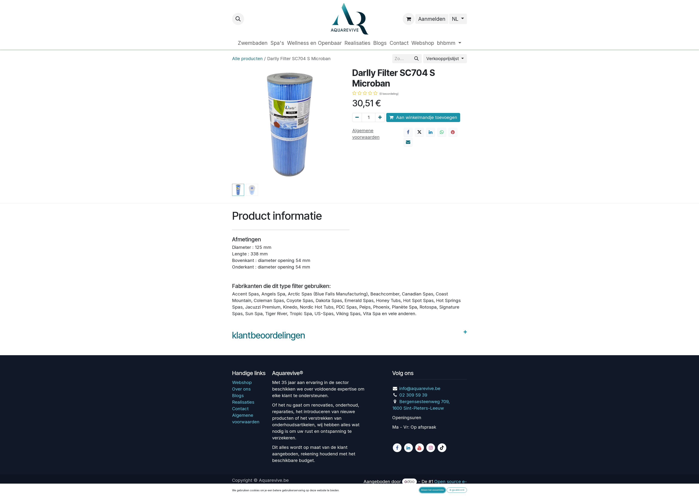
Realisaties (243, 402)
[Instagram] (430, 447)
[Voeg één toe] (380, 117)
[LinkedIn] (430, 132)
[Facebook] (408, 132)
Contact (240, 408)
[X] (419, 132)
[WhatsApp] (441, 132)
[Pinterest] (453, 132)
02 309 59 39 (413, 395)
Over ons (241, 389)
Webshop (242, 382)
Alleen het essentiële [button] (432, 490)
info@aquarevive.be (419, 388)
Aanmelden (431, 19)
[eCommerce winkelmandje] (409, 19)
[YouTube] (419, 447)
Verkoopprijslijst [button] (443, 58)
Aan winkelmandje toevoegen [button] (426, 117)
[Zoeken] (416, 58)
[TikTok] (442, 447)
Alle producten (247, 58)
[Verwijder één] (357, 117)
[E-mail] (408, 142)
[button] (238, 19)
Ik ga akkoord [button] (457, 490)
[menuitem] (252, 43)
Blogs (238, 395)
